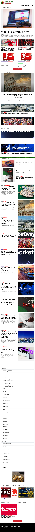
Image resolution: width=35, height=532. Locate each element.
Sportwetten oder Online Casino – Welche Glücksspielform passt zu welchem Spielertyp (24, 170)
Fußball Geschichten (6, 376)
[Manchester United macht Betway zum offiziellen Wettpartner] (17, 121)
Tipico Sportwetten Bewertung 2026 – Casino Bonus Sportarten (8, 517)
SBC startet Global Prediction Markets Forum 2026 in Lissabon (12, 140)
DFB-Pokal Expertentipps (7, 373)
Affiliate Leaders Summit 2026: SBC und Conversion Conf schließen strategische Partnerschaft (9, 334)
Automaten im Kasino (6, 412)
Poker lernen (5, 436)
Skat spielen (5, 404)
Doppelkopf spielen (6, 394)
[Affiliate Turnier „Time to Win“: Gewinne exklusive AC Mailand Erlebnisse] (26, 42)
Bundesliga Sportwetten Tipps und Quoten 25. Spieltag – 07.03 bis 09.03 (25, 65)
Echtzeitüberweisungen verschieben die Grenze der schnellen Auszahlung (24, 178)
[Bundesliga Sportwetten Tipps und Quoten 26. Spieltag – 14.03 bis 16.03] (9, 57)
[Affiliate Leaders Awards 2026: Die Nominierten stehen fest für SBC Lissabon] (17, 108)
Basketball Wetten (6, 444)
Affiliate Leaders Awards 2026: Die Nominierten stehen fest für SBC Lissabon (14, 113)
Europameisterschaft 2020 (7, 374)
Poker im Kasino (5, 435)
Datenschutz (2, 526)
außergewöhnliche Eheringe (6, 471)
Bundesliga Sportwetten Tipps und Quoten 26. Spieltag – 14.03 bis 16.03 (8, 64)
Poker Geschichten (6, 432)
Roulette (4, 423)
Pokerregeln (5, 438)
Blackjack (4, 391)
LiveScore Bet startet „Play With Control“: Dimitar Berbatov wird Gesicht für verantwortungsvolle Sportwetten (9, 49)
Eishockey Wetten (5, 446)
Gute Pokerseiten (5, 429)
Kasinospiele (21, 176)
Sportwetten (32, 47)
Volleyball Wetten (5, 462)
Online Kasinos (5, 421)
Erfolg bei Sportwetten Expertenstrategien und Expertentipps (8, 188)
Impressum (7, 526)
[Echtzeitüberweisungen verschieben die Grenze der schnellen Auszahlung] (8, 178)
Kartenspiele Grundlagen (7, 400)
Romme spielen (5, 403)
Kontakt (19, 526)
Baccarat (4, 414)
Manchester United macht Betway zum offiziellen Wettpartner (12, 126)
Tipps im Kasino (5, 424)
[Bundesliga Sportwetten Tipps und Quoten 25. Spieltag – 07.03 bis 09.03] (26, 57)
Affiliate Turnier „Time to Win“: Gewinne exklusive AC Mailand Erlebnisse (26, 49)
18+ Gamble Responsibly (13, 526)
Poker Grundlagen (6, 433)
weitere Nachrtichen (17, 68)
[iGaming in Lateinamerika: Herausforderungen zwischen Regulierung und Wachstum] (17, 18)
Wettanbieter (3, 467)
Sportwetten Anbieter (6, 459)
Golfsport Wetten (5, 450)
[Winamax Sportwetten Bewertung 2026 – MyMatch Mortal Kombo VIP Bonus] (9, 492)
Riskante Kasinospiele (6, 401)
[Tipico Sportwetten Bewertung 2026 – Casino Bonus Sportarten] (9, 509)
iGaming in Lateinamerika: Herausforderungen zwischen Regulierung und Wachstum (15, 31)
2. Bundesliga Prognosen (7, 371)
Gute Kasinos (5, 395)
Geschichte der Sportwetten (7, 449)
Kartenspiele (3, 388)
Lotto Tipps (4, 455)
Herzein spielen (5, 397)
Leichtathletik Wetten (6, 453)
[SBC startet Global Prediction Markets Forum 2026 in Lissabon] (17, 134)
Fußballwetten (3, 47)
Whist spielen (5, 407)
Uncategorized (3, 465)
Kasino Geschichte (6, 420)
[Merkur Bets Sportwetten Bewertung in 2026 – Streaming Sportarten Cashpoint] (26, 492)
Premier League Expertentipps (8, 380)
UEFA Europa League (6, 385)
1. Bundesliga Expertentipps (7, 370)
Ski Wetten (4, 458)
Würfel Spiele (5, 409)
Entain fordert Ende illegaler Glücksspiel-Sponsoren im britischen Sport (8, 350)
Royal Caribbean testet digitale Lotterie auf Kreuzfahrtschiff (24, 163)
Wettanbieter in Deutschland (7, 469)
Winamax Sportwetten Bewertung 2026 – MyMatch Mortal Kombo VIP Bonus (9, 500)
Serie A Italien (5, 382)
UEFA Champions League (7, 383)
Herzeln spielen (5, 398)
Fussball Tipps (20, 47)
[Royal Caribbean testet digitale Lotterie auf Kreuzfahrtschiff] (8, 163)
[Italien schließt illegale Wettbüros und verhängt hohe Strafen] (17, 82)
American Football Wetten (7, 443)
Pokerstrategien (4, 426)
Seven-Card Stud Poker (6, 439)
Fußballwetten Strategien (7, 379)
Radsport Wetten (5, 456)
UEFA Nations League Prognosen (8, 386)
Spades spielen (5, 406)
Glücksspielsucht (5, 418)
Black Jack (4, 415)
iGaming (28, 47)
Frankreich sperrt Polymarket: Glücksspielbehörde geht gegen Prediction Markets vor (16, 153)
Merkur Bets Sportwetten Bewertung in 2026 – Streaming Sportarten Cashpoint (26, 500)
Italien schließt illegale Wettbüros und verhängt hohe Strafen (17, 94)
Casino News (17, 176)
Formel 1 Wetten (5, 447)
